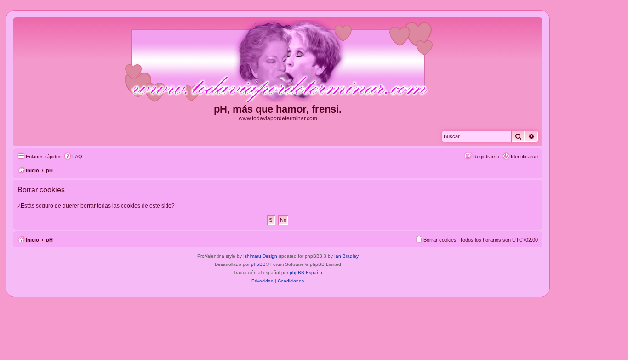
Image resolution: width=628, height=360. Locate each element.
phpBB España (306, 272)
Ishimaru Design (260, 256)
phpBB (258, 264)
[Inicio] (277, 61)
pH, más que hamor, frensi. (278, 109)
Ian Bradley (346, 256)
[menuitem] (73, 156)
